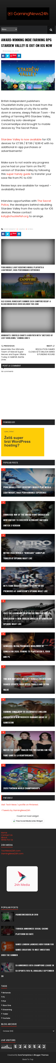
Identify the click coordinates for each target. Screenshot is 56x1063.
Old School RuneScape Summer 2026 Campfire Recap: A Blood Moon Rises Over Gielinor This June (26, 303)
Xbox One (7, 1005)
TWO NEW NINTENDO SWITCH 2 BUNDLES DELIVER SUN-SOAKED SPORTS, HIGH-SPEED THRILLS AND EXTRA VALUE (27, 684)
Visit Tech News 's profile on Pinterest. (20, 804)
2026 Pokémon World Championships (21, 788)
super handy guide (18, 174)
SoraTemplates (25, 1055)
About (4, 837)
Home (4, 832)
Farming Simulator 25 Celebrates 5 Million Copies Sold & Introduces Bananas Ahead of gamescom (25, 717)
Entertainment (9, 229)
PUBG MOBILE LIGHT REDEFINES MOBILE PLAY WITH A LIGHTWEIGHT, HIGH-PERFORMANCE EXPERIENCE (22, 269)
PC (4, 997)
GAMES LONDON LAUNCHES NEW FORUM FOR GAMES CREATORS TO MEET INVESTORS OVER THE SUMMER (27, 950)
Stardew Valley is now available (21, 139)
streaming (7, 1009)
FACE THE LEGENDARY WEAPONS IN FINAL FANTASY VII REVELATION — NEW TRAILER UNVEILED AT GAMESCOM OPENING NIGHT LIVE (27, 618)
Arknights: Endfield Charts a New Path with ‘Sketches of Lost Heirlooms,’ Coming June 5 (27, 337)
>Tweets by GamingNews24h (15, 810)
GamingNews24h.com (12, 853)
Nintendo (7, 992)
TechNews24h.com (11, 850)
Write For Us (7, 839)
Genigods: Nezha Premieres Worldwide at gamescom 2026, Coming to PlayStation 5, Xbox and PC (26, 651)
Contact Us (6, 835)
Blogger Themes (41, 1055)
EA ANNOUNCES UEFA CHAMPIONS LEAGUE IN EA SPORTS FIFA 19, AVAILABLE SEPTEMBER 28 (27, 971)
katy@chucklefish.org (14, 216)
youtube (6, 1018)
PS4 (4, 1001)
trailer (5, 1014)
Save (14, 55)
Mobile (30, 229)
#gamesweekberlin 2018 (27, 914)
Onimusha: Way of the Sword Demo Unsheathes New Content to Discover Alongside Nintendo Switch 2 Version (26, 520)
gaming (21, 229)
